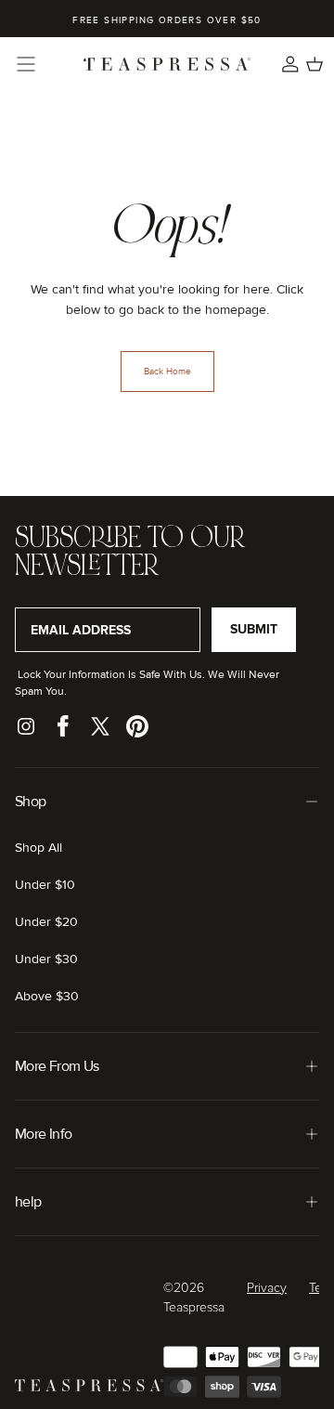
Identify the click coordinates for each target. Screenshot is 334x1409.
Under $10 (45, 885)
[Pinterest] (137, 726)
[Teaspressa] (89, 1387)
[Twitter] (100, 726)
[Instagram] (26, 726)
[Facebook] (63, 726)
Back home (167, 371)
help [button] (28, 1202)
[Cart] (314, 64)
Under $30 (46, 959)
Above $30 (47, 996)
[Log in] (290, 64)
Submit (253, 629)
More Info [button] (43, 1134)
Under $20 (46, 922)
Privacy (267, 1288)
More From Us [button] (56, 1066)
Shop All (38, 847)
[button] (26, 64)
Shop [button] (30, 801)
